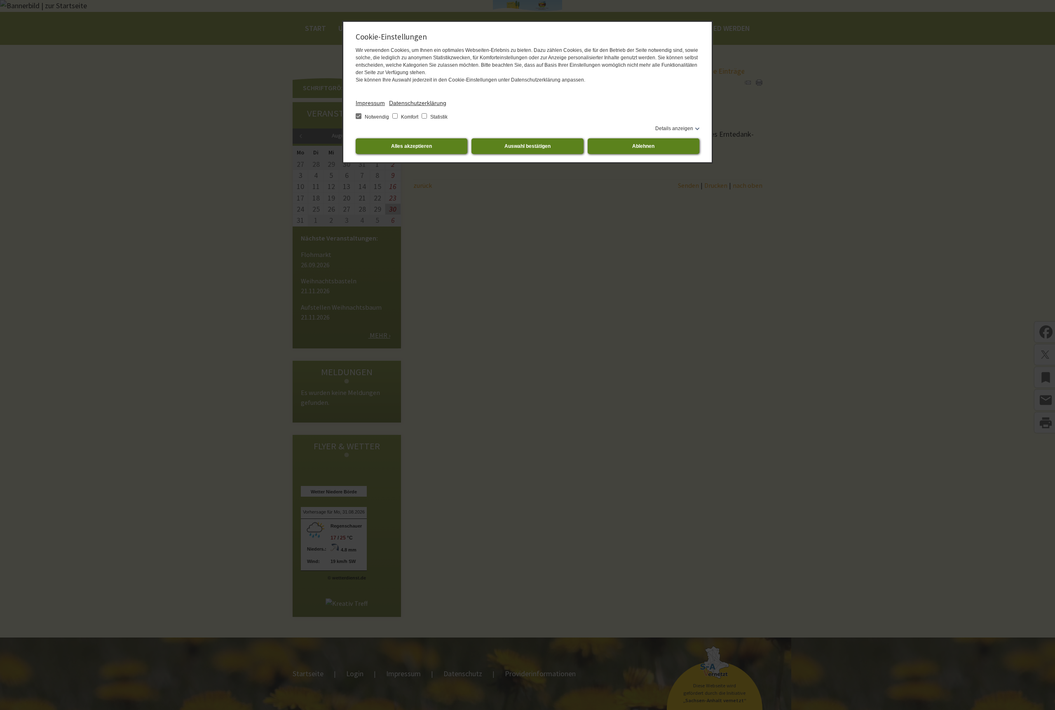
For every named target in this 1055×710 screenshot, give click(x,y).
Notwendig (376, 117)
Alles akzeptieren (411, 146)
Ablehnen (643, 146)
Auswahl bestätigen (527, 146)
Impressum (370, 103)
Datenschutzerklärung (417, 103)
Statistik (438, 117)
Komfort (410, 117)
